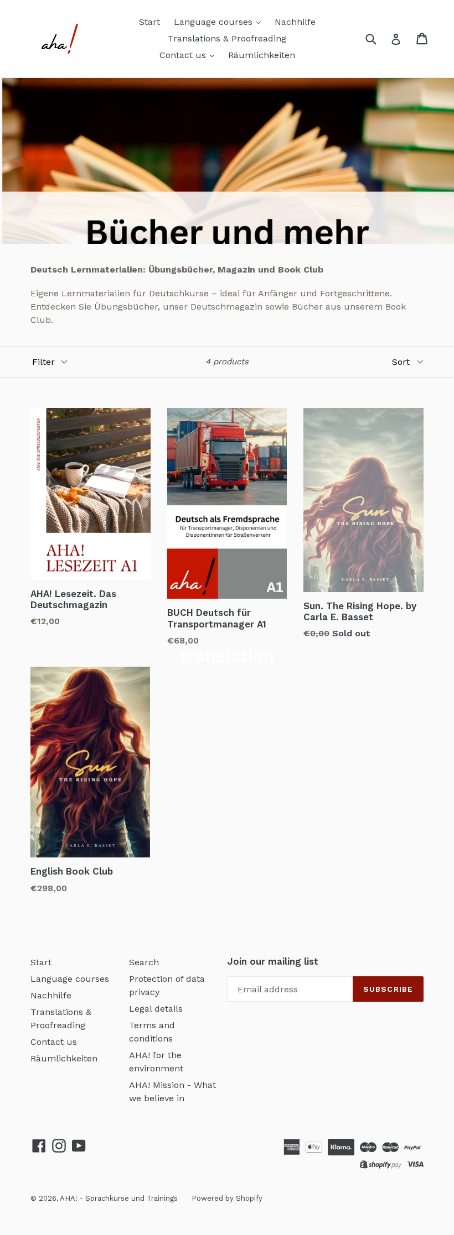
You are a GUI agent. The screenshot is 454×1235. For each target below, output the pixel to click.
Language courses (214, 22)
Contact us (184, 55)
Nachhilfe (295, 22)
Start (149, 22)
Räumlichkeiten (261, 55)
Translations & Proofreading (227, 38)
